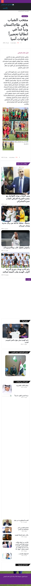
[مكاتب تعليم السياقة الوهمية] (7, 537)
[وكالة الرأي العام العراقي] (7, 4)
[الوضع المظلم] (25, 8)
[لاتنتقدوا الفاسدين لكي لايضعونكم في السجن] (7, 530)
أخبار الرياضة (21, 11)
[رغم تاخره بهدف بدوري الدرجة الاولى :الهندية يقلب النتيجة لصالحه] (15, 260)
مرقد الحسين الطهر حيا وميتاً (21, 395)
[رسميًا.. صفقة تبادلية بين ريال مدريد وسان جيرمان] (15, 214)
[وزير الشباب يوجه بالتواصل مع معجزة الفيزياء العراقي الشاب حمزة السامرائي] (15, 181)
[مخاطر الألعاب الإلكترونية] (7, 389)
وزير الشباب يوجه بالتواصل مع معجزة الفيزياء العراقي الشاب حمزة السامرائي (18, 198)
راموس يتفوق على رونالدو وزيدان (16, 247)
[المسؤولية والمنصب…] (7, 556)
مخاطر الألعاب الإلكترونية (22, 385)
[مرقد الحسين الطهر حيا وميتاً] (7, 456)
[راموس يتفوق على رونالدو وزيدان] (15, 238)
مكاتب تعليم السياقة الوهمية (21, 535)
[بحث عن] (28, 8)
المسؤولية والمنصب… (23, 553)
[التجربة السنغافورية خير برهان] (7, 522)
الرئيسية (27, 11)
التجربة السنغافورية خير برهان (21, 520)
